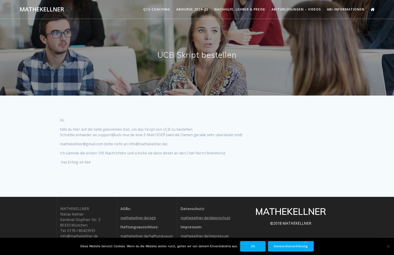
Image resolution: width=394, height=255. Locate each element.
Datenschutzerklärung (291, 246)
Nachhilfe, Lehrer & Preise (239, 9)
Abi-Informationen (345, 9)
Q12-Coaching (156, 9)
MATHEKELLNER (42, 9)
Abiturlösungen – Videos (296, 9)
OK (253, 246)
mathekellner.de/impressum (205, 236)
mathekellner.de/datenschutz (206, 217)
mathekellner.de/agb (138, 217)
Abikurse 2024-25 (192, 9)
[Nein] (388, 246)
